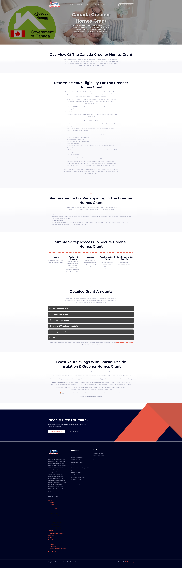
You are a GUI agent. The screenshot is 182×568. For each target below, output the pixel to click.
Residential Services (55, 513)
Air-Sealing (56, 338)
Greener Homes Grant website (124, 342)
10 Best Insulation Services (56, 533)
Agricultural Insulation (56, 522)
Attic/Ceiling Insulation (61, 308)
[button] (126, 4)
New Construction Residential (58, 520)
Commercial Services (55, 524)
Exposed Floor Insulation (61, 320)
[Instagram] (55, 551)
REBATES (50, 539)
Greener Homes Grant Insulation (58, 548)
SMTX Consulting (129, 562)
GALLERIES (51, 535)
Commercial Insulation (98, 455)
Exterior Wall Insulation (61, 314)
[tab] (91, 308)
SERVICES (51, 511)
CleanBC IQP (53, 546)
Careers (52, 504)
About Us (52, 502)
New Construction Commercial (58, 528)
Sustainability (53, 506)
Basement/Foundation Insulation (65, 326)
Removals (95, 457)
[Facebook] (48, 551)
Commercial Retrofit (56, 526)
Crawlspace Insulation (60, 332)
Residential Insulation (98, 453)
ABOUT (50, 500)
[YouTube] (52, 551)
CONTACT (50, 537)
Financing (95, 460)
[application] (74, 4)
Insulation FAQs (54, 509)
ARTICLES (50, 531)
